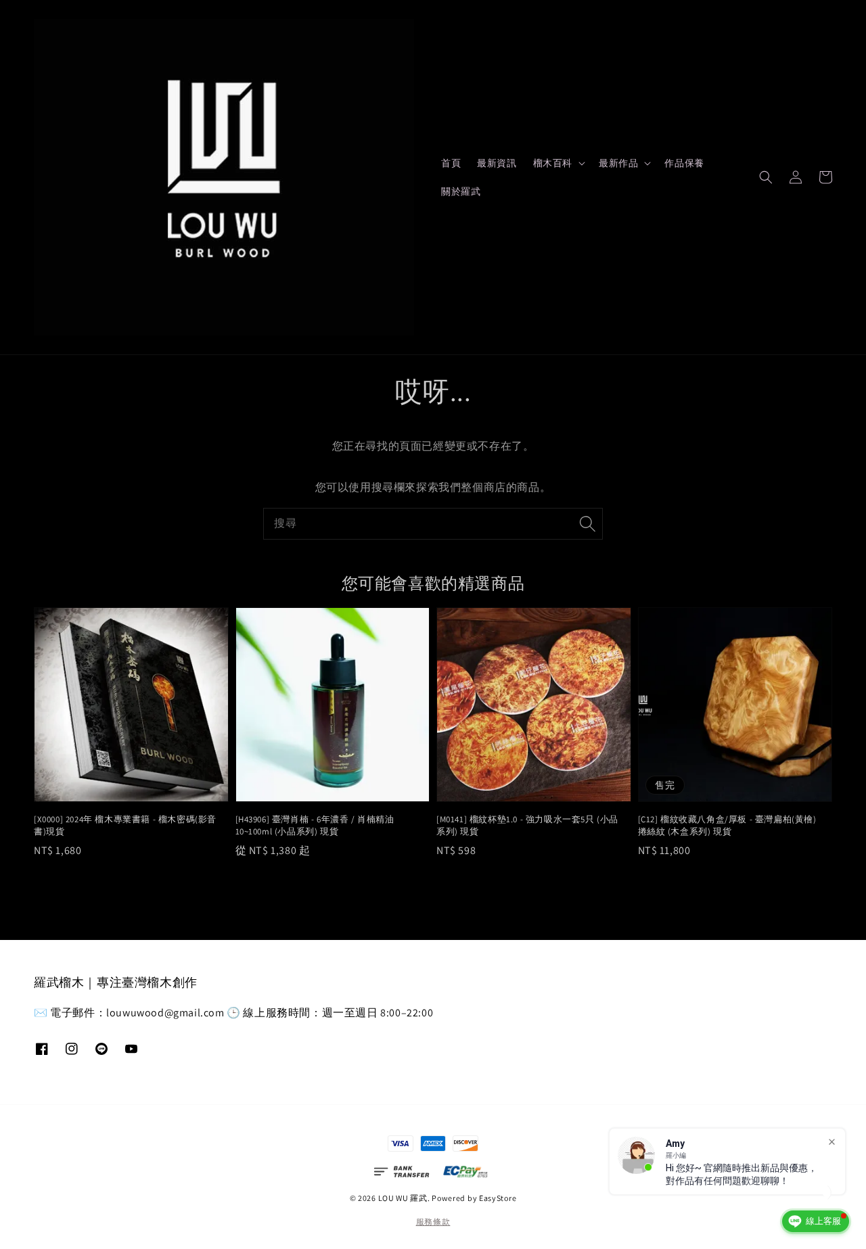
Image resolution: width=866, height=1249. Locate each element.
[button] (766, 177)
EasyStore (497, 1198)
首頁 (451, 163)
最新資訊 (496, 163)
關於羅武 (460, 191)
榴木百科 (552, 163)
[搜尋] (587, 523)
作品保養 (684, 163)
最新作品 (618, 163)
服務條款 (433, 1222)
